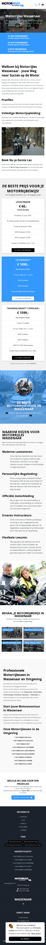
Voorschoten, (37, 692)
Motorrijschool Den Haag (23, 741)
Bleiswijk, (34, 695)
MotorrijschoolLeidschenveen (23, 754)
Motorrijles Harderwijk (23, 870)
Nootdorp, (18, 695)
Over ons (23, 817)
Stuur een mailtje (24, 891)
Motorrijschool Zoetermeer (23, 747)
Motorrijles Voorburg (24, 757)
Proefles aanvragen (21, 797)
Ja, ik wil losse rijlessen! (23, 250)
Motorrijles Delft (23, 744)
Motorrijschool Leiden (23, 764)
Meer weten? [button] (36, 933)
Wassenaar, (28, 692)
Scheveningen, (8, 695)
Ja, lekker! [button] (25, 939)
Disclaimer (23, 827)
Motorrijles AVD (23, 921)
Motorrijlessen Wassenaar (14, 845)
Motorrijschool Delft (24, 866)
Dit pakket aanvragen (23, 298)
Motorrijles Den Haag (23, 737)
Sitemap (23, 830)
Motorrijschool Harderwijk (24, 863)
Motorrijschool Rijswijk (23, 761)
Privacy (23, 823)
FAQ (23, 820)
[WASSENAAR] (23, 882)
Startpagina (23, 918)
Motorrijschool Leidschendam (24, 751)
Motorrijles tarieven (15, 842)
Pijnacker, (25, 695)
